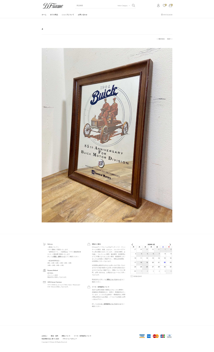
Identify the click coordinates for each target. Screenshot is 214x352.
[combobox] (122, 5)
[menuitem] (44, 14)
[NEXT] (170, 244)
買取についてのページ (114, 279)
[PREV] (133, 244)
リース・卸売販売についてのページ (110, 304)
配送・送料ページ (59, 256)
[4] (107, 135)
